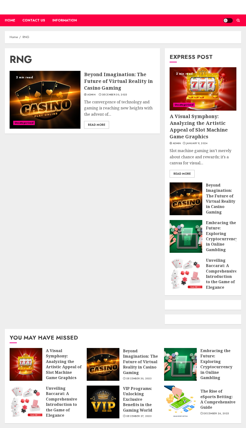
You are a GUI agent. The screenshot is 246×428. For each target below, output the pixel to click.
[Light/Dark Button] (228, 20)
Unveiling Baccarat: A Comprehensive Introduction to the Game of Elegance (221, 274)
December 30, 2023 (114, 94)
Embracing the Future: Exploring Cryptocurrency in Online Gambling (222, 236)
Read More (96, 125)
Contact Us (33, 20)
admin (91, 94)
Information (64, 20)
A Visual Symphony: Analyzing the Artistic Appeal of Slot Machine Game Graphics (199, 126)
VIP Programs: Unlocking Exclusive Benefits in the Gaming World (137, 399)
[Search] (238, 20)
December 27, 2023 (139, 416)
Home (10, 20)
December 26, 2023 (216, 413)
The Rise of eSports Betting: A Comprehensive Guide (217, 399)
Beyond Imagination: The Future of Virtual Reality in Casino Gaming (118, 81)
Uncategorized (24, 123)
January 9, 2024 (197, 143)
